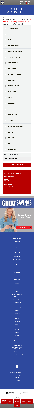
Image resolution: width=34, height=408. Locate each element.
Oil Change (11, 120)
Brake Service (12, 68)
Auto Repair (11, 34)
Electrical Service (13, 86)
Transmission (12, 149)
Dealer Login (17, 380)
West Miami (17, 275)
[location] (25, 3)
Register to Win (17, 252)
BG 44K (9, 39)
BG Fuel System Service (15, 45)
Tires (9, 143)
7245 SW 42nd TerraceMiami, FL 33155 (17, 348)
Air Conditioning (13, 28)
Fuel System (11, 109)
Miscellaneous (12, 114)
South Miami (17, 272)
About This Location (17, 259)
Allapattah (17, 266)
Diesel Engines (12, 80)
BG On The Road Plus (14, 57)
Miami (17, 269)
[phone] (20, 3)
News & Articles (17, 256)
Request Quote (17, 245)
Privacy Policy (17, 375)
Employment (17, 247)
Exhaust (10, 97)
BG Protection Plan (13, 63)
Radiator (10, 132)
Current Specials (17, 241)
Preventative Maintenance (16, 126)
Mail (17, 383)
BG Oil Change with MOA (15, 51)
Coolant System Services (15, 74)
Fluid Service (11, 103)
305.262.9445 (17, 351)
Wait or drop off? (11, 155)
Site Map (17, 377)
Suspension (11, 138)
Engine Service (12, 91)
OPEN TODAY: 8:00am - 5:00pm (24, 1)
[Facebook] (17, 367)
